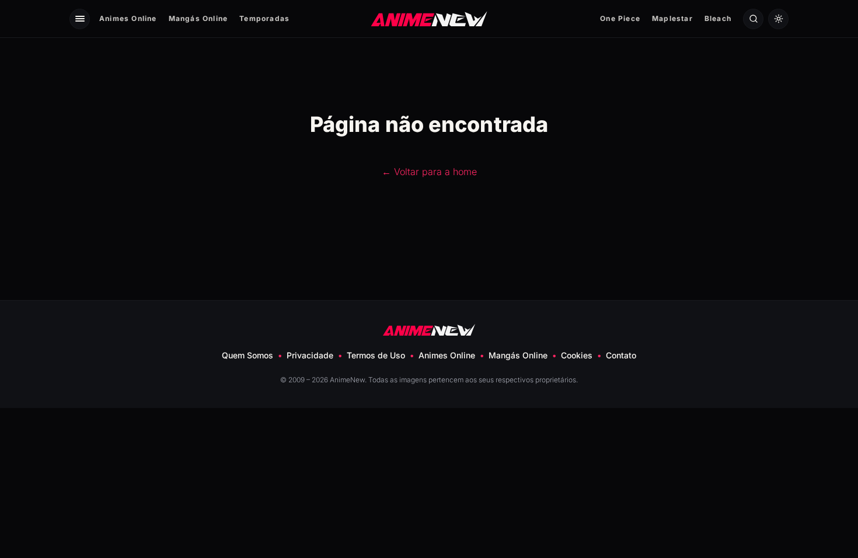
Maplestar (672, 18)
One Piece (620, 18)
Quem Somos (247, 355)
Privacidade (310, 355)
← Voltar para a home (429, 171)
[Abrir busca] (753, 19)
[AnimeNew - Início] (429, 18)
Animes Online (128, 18)
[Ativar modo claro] (778, 19)
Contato (621, 355)
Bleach (717, 18)
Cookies (576, 355)
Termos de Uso (376, 355)
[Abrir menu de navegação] (79, 19)
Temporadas (264, 18)
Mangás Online (198, 18)
